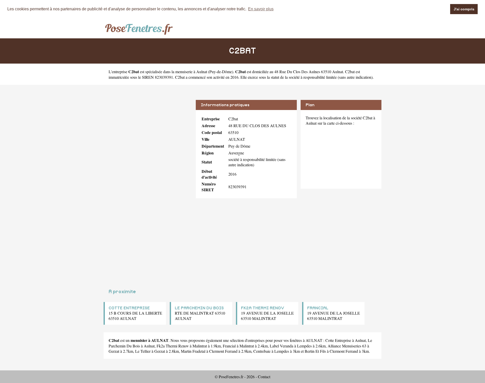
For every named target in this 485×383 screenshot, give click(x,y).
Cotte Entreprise (338, 340)
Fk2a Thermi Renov (173, 345)
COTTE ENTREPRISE (129, 308)
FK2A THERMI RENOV (262, 308)
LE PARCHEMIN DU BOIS (199, 308)
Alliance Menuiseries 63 (347, 345)
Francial (229, 345)
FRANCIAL (317, 308)
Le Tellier (143, 351)
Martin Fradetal (193, 351)
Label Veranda (281, 345)
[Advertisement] (148, 135)
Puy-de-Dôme (220, 71)
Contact (264, 376)
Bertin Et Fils (315, 351)
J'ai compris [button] (464, 9)
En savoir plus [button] (261, 9)
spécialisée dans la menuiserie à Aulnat (176, 71)
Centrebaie (262, 351)
